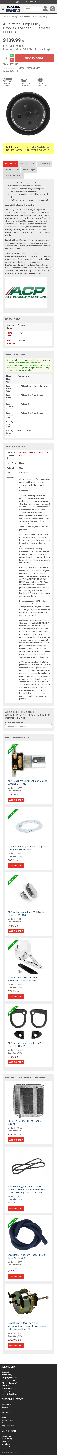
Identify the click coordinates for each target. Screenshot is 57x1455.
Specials (5, 1423)
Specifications (11, 169)
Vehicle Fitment (27, 163)
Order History (7, 1439)
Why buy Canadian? (9, 1383)
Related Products (13, 175)
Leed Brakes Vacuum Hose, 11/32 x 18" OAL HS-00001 (27, 1256)
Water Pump (25, 17)
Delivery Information (10, 1388)
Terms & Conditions (9, 1394)
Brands (4, 1417)
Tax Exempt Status (9, 1380)
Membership (7, 1447)
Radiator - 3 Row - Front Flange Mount (24, 1122)
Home (5, 17)
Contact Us (36, 2)
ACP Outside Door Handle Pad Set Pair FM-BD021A (26, 1044)
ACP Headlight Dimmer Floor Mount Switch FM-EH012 (27, 782)
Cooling (14, 17)
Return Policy (7, 1375)
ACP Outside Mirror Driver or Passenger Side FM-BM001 (23, 979)
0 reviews (20, 67)
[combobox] (28, 726)
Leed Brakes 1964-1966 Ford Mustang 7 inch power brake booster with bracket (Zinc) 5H (27, 1326)
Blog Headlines (8, 1426)
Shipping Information (10, 1378)
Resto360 (5, 1372)
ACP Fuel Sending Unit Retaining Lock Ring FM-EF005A (25, 848)
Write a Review (33, 67)
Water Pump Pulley (40, 17)
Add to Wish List (13, 71)
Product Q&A (28, 169)
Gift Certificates (8, 1420)
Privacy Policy (7, 1391)
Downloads (44, 163)
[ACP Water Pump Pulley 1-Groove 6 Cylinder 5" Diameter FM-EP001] (28, 114)
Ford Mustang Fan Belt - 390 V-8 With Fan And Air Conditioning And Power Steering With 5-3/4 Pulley (26, 1189)
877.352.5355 (23, 2)
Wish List (5, 1441)
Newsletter (6, 1444)
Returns (5, 1407)
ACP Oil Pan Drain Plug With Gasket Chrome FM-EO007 (26, 913)
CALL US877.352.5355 (42, 84)
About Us (5, 1386)
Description (10, 163)
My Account (6, 1436)
